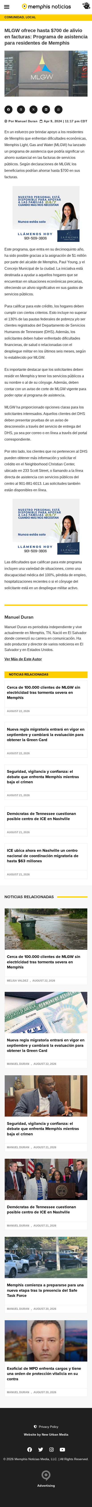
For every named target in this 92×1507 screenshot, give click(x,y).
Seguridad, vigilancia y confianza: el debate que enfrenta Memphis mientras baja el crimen (43, 777)
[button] (6, 6)
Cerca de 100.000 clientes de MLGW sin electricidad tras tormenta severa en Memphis (43, 692)
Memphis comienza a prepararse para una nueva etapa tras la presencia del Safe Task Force (45, 1290)
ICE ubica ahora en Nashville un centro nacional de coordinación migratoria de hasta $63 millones (42, 856)
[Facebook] (30, 1450)
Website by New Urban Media (46, 1434)
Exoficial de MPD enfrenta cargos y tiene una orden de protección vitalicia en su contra (44, 1374)
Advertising (46, 1485)
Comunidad (14, 17)
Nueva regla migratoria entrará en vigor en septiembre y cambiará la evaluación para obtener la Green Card (45, 734)
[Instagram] (51, 1450)
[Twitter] (41, 1450)
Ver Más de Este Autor (23, 659)
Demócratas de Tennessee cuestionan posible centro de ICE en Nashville (41, 816)
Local (31, 17)
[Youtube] (62, 1450)
